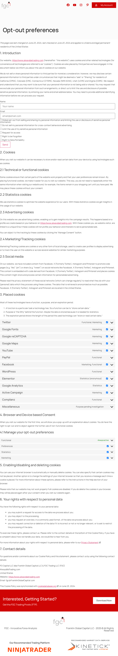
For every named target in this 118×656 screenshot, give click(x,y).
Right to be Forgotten (12, 136)
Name (2, 102)
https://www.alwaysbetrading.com (27, 60)
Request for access (11, 132)
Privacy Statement (89, 542)
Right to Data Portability (13, 140)
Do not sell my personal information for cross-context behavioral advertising (37, 125)
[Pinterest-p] (87, 5)
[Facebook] (68, 5)
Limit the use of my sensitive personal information (25, 129)
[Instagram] (81, 5)
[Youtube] (74, 5)
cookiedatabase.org (47, 586)
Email (2, 111)
